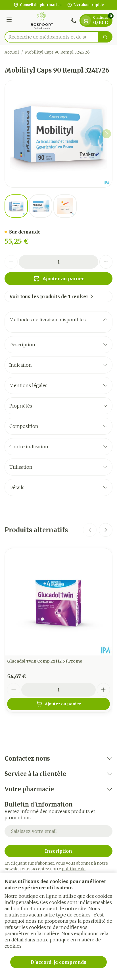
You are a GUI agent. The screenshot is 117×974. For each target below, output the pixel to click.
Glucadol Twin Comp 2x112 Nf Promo (44, 661)
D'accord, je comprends (58, 962)
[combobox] (51, 37)
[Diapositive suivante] (105, 530)
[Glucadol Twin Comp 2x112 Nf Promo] (58, 601)
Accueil (12, 52)
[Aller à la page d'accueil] (42, 20)
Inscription (58, 851)
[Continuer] (106, 133)
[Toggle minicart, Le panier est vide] (86, 20)
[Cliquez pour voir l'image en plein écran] (58, 133)
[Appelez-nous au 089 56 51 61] (73, 20)
